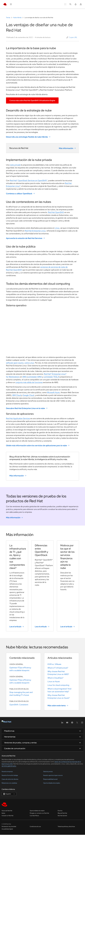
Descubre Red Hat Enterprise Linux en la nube (25, 408)
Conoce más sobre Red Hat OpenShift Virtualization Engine (32, 100)
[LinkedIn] (62, 723)
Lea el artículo (15, 626)
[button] (72, 37)
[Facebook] (72, 723)
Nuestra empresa (7, 771)
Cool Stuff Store (34, 815)
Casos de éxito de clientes (10, 779)
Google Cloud (28, 395)
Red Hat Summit (62, 815)
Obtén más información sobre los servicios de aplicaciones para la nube (36, 445)
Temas (8, 17)
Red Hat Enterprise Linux (35, 231)
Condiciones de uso (35, 826)
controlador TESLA (51, 377)
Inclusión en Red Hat (7, 815)
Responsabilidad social (50, 779)
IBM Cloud (16, 395)
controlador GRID (34, 377)
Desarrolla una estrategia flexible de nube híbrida (27, 137)
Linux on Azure (54, 681)
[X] (77, 723)
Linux (57, 228)
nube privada (15, 165)
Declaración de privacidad (9, 826)
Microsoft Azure (53, 392)
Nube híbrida (17, 17)
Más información (66, 148)
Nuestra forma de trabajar (10, 775)
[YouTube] (67, 723)
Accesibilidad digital (7, 829)
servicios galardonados (9, 766)
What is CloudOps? (55, 678)
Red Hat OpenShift (56, 212)
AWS (24, 377)
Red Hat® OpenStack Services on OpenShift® (28, 180)
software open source (15, 363)
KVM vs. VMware (54, 664)
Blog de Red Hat (62, 813)
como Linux (29, 363)
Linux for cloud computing (58, 685)
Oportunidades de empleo (51, 783)
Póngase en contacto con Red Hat (39, 813)
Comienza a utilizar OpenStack (19, 193)
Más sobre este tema (57, 705)
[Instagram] (82, 723)
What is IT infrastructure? (58, 668)
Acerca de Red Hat (7, 810)
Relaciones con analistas (9, 783)
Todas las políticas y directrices (66, 826)
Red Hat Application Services (18, 418)
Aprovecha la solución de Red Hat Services (24, 238)
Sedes (3, 813)
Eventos (60, 810)
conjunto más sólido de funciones (29, 382)
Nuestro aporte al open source (53, 775)
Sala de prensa (48, 771)
